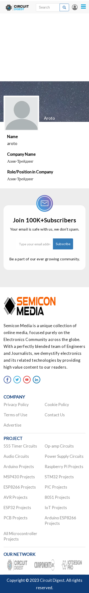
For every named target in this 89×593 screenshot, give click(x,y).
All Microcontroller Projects (20, 536)
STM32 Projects (59, 476)
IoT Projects (56, 507)
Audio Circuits (16, 456)
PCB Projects (16, 517)
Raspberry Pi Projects (64, 466)
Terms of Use (15, 414)
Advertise (12, 425)
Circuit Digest (52, 580)
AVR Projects (16, 497)
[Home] (17, 7)
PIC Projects (56, 487)
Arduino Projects (19, 466)
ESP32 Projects (17, 507)
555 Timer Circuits (20, 446)
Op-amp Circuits (59, 446)
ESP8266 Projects (20, 487)
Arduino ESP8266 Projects (60, 520)
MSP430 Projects (19, 476)
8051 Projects (57, 497)
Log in (75, 7)
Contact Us (55, 414)
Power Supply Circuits (64, 456)
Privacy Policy (16, 404)
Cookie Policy (57, 404)
